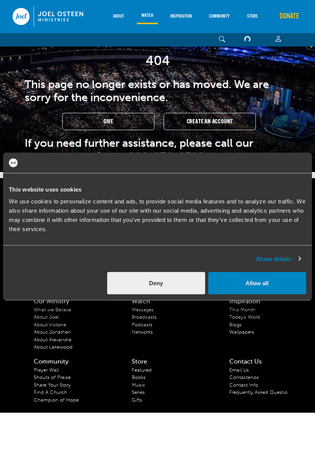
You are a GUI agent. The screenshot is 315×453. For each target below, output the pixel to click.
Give (108, 121)
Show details (273, 258)
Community (219, 16)
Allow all (257, 283)
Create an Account (210, 121)
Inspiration (181, 16)
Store (252, 16)
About (118, 16)
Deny (156, 283)
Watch (147, 15)
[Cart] (249, 40)
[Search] (222, 39)
